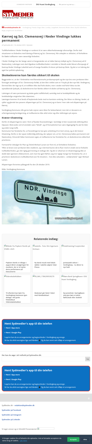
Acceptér (73, 439)
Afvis (85, 439)
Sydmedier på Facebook (11, 410)
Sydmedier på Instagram (11, 415)
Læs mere (23, 441)
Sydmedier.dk (8, 45)
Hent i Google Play (13, 332)
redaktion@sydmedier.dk (24, 405)
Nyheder (30, 45)
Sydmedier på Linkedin (11, 419)
